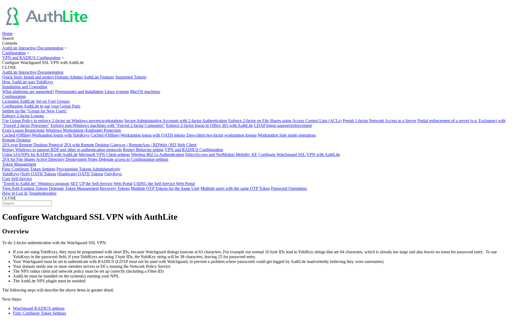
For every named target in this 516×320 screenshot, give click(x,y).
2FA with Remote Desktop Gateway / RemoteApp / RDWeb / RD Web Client (130, 145)
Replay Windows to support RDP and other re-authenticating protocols (62, 149)
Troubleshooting (42, 193)
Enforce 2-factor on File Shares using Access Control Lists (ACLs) (285, 120)
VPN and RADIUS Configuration (31, 57)
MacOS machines (145, 91)
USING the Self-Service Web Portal (164, 183)
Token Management (19, 164)
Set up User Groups (53, 101)
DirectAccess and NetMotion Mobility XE (221, 154)
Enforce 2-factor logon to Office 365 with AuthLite (209, 125)
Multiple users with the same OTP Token (235, 188)
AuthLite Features (99, 77)
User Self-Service (17, 178)
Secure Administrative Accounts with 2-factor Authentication (175, 120)
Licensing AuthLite (18, 101)
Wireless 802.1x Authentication (157, 154)
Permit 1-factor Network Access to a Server (379, 120)
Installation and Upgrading (24, 86)
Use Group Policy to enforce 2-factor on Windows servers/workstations (62, 120)
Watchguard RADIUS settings (38, 308)
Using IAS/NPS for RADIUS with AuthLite (40, 154)
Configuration (14, 53)
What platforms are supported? (28, 91)
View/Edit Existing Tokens (25, 188)
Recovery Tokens (115, 188)
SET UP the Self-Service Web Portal (101, 183)
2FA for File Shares (18, 159)
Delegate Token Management (74, 188)
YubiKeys (10, 174)
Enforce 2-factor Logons (23, 115)
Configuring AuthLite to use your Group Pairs (41, 106)
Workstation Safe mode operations (287, 135)
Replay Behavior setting (143, 149)
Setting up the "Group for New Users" (34, 111)
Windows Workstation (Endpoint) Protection (83, 130)
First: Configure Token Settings (28, 169)
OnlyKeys (113, 174)
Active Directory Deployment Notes (67, 159)
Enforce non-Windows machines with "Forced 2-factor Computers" (108, 125)
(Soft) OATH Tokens (38, 174)
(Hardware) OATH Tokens (80, 174)
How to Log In (15, 193)
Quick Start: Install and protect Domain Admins (42, 77)
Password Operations (289, 188)
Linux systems (117, 91)
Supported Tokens (130, 77)
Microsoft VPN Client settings (104, 154)
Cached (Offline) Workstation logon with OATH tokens (138, 135)
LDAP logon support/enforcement (283, 125)
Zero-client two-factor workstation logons (221, 135)
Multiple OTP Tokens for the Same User (165, 188)
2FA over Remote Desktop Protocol (32, 145)
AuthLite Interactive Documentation (32, 48)
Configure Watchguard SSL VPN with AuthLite (299, 154)
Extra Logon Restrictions (23, 130)
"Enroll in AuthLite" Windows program (35, 183)
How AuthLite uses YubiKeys (27, 82)
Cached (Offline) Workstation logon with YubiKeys (45, 135)
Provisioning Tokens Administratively (88, 169)
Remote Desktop (16, 140)
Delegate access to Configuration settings (133, 159)
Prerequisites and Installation (79, 91)
